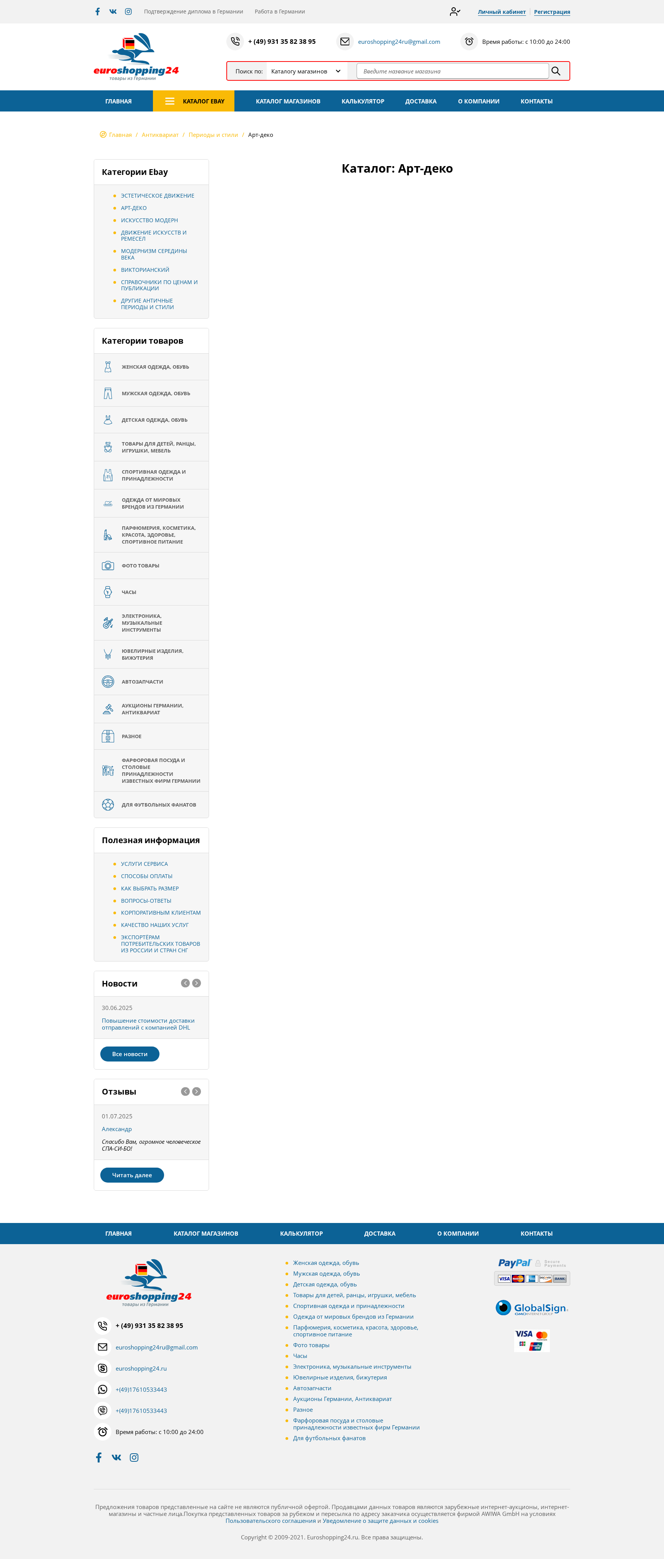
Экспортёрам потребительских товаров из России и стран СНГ (160, 943)
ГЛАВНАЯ (118, 101)
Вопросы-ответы (146, 900)
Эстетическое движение (157, 195)
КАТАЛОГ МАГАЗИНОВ (288, 101)
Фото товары (311, 1345)
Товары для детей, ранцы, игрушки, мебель (354, 1295)
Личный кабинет (502, 11)
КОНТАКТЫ (537, 101)
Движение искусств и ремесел (154, 236)
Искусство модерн (149, 220)
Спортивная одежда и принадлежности (349, 1305)
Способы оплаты (147, 876)
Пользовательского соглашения (271, 1520)
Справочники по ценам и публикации (159, 285)
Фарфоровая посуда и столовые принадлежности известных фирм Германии (356, 1423)
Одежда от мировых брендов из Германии (353, 1316)
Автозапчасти (312, 1388)
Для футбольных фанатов (329, 1438)
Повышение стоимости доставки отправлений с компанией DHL (148, 1024)
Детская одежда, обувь (325, 1284)
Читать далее (132, 1175)
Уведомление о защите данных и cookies (380, 1520)
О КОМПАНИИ (479, 101)
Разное (303, 1409)
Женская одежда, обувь (326, 1262)
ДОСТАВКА (421, 101)
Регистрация (552, 11)
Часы (300, 1355)
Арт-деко (134, 207)
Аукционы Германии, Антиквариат (342, 1399)
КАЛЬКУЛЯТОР (363, 101)
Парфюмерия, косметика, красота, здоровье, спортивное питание (355, 1330)
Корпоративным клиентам (161, 912)
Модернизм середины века (154, 254)
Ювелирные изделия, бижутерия (340, 1377)
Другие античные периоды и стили (147, 304)
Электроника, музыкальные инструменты (352, 1366)
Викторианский (145, 269)
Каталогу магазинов (299, 71)
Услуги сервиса (144, 863)
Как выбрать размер (150, 888)
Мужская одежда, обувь (326, 1273)
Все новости (130, 1054)
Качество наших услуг (155, 924)
